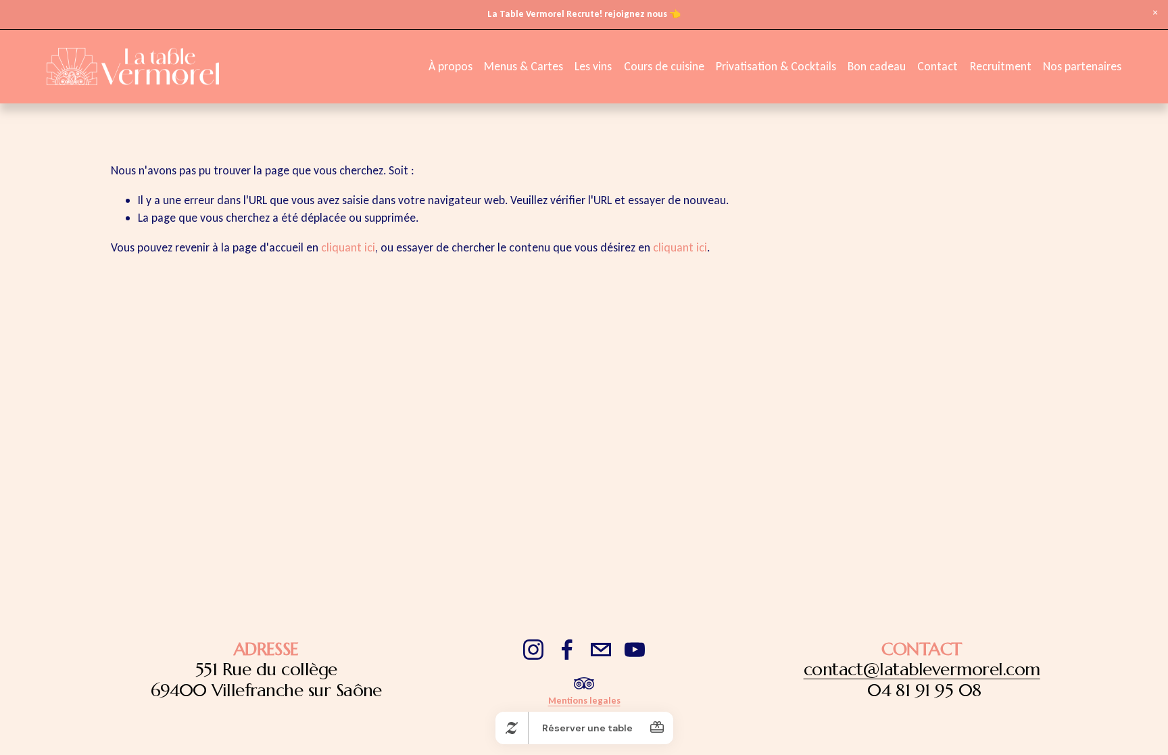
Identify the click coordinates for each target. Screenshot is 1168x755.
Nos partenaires (1082, 66)
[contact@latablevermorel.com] (601, 649)
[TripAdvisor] (584, 683)
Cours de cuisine (664, 66)
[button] (1155, 13)
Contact (937, 66)
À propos (450, 66)
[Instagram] (533, 649)
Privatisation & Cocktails (776, 66)
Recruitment (1000, 66)
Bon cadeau (877, 66)
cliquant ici (348, 247)
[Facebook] (567, 649)
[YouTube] (635, 649)
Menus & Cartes (523, 66)
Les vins (593, 66)
